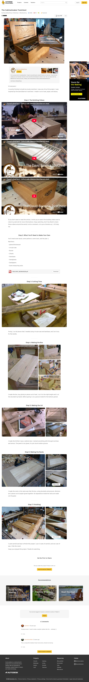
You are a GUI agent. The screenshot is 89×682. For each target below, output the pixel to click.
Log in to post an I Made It (44, 569)
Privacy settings (41, 679)
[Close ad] (88, 62)
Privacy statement (31, 679)
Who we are (60, 669)
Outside (44, 665)
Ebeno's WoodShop (17, 81)
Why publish (60, 661)
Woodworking (23, 13)
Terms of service (22, 679)
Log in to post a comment (44, 651)
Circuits (35, 661)
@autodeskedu (80, 664)
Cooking (44, 661)
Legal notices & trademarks (76, 679)
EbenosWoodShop (7, 13)
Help (58, 665)
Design (35, 665)
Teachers (33, 2)
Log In (77, 2)
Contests (26, 2)
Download (55, 271)
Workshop (15, 13)
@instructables (80, 661)
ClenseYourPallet (28, 639)
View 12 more (56, 537)
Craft (34, 667)
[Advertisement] (79, 81)
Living (43, 663)
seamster (26, 625)
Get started (60, 663)
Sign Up (84, 2)
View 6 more (56, 484)
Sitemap (59, 667)
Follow (19, 71)
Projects (19, 2)
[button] (65, 15)
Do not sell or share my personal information (57, 679)
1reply (23, 634)
